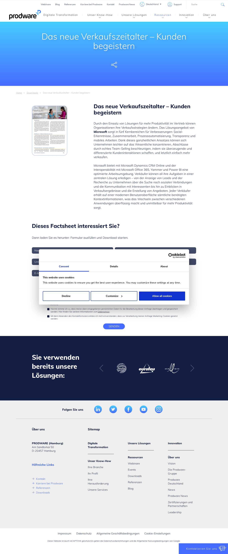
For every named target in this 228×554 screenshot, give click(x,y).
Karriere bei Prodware (91, 4)
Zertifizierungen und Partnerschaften (180, 504)
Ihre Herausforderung (98, 481)
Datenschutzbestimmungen (116, 541)
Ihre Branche (95, 467)
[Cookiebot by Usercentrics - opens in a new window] (170, 255)
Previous (101, 368)
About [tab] (164, 266)
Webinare (46, 4)
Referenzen (70, 4)
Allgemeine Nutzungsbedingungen (153, 541)
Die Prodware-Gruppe (177, 471)
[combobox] (207, 4)
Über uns (209, 15)
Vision (171, 463)
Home (19, 92)
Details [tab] (114, 266)
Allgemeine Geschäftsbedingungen (117, 533)
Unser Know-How (100, 15)
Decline (66, 296)
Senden (114, 326)
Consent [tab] (64, 266)
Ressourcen (162, 15)
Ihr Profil (93, 473)
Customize (112, 296)
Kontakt (110, 4)
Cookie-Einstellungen (157, 533)
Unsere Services (98, 489)
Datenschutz (103, 311)
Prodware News (127, 4)
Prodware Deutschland (175, 481)
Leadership (174, 512)
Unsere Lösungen (134, 15)
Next (192, 368)
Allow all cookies (162, 296)
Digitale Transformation (60, 15)
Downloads (32, 92)
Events (132, 469)
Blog (57, 4)
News (171, 489)
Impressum (64, 533)
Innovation (186, 15)
